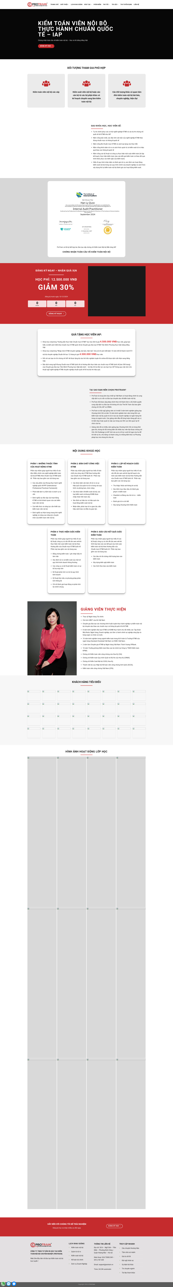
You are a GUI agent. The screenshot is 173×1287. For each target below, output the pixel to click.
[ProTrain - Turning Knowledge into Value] (37, 4)
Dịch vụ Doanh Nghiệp (79, 1264)
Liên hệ (136, 4)
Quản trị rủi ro (76, 1252)
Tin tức (106, 4)
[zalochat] (8, 1284)
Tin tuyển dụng (126, 4)
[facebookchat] (14, 1284)
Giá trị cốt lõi (126, 1256)
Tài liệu (114, 4)
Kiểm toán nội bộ (77, 1247)
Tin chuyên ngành (128, 1269)
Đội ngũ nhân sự (128, 1260)
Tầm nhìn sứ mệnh (128, 1252)
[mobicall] (3, 1284)
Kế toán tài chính (77, 1260)
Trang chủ (54, 4)
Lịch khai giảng (76, 4)
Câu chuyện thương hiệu (130, 1248)
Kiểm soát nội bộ (77, 1256)
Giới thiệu (64, 4)
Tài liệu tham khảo (128, 1273)
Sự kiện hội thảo (127, 1265)
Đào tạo (87, 4)
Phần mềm (97, 4)
